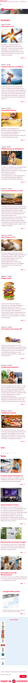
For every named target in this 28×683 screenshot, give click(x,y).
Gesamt (16, 1)
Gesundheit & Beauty (8, 110)
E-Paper (23, 676)
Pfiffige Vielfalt (6, 278)
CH (9, 1)
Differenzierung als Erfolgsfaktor (12, 149)
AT (10, 1)
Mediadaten (8, 671)
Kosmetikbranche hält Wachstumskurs (9, 574)
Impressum (14, 671)
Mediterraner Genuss (8, 413)
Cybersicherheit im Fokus (10, 505)
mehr (22, 58)
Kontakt (2, 671)
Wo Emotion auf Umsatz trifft (11, 329)
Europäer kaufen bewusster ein (12, 476)
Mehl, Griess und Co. (8, 237)
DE (13, 1)
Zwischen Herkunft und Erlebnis (12, 67)
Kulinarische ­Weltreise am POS (12, 191)
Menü (21, 9)
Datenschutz (21, 671)
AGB (26, 671)
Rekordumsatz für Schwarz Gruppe (13, 542)
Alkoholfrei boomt (7, 26)
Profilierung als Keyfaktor (10, 367)
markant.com (23, 1)
